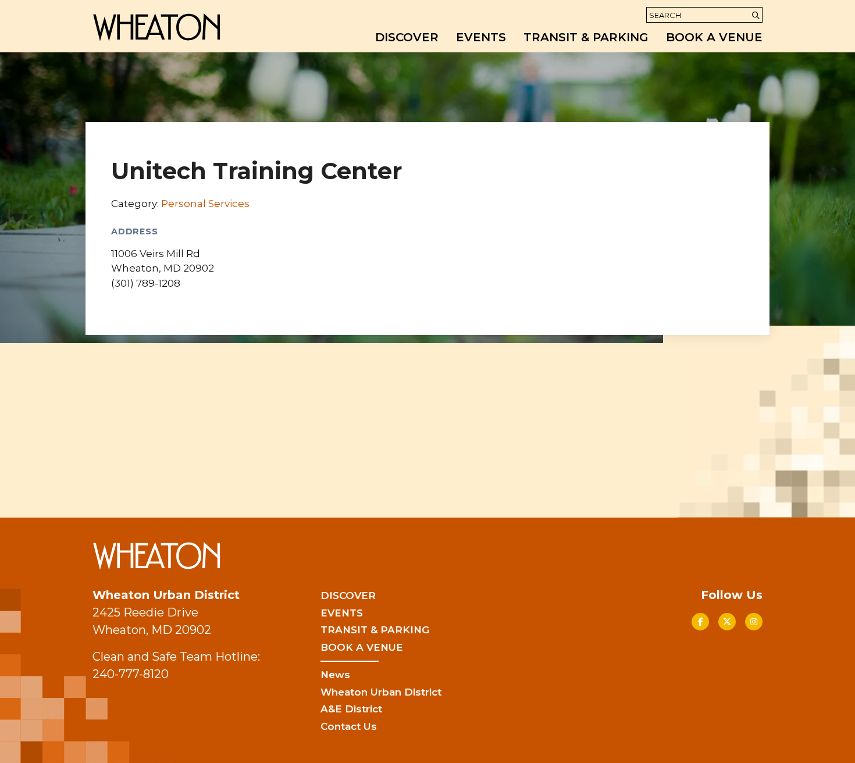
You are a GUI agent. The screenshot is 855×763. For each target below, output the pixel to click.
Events (481, 37)
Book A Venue (714, 37)
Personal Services (205, 203)
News (335, 674)
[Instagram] (754, 621)
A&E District (351, 709)
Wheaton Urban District (380, 692)
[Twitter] (727, 621)
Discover (407, 37)
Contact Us (348, 726)
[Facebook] (700, 621)
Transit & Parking (586, 37)
